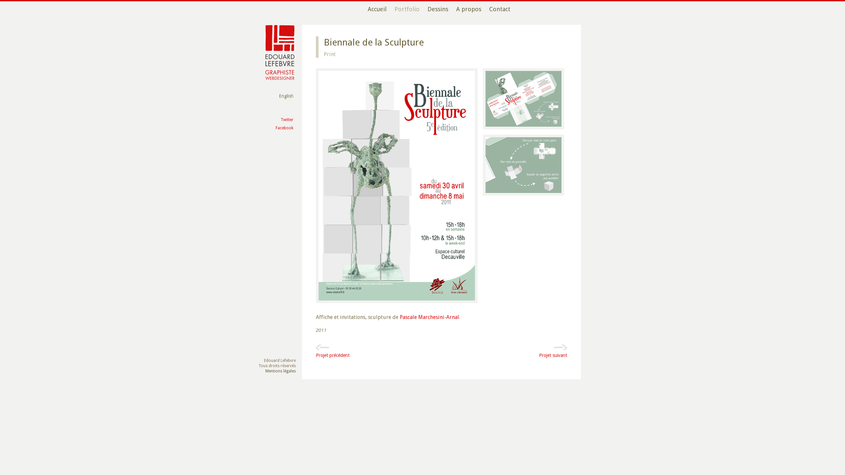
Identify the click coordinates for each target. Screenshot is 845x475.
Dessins (437, 9)
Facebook (284, 128)
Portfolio (407, 9)
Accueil (377, 9)
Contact (499, 9)
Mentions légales (280, 371)
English (286, 96)
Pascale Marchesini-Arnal (429, 317)
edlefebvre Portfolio (279, 52)
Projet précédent (333, 355)
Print (330, 54)
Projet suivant (553, 355)
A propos (468, 9)
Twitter (287, 119)
